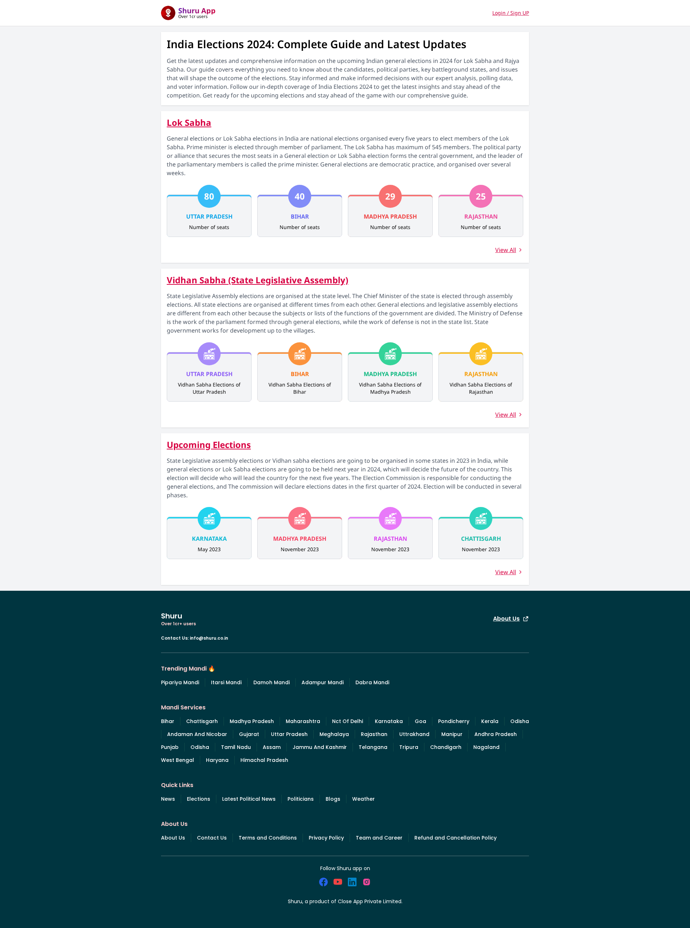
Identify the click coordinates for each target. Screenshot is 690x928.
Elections (198, 799)
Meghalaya (334, 734)
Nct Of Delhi (347, 721)
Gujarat (249, 734)
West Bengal (177, 760)
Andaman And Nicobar (197, 734)
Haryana (217, 760)
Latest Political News (249, 799)
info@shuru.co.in (209, 638)
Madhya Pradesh (252, 721)
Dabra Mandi (372, 682)
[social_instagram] (366, 882)
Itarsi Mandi (226, 682)
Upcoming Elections (209, 445)
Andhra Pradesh (495, 734)
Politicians (301, 799)
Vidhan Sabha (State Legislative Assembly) (257, 280)
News (168, 799)
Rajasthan (374, 734)
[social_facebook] (323, 882)
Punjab (170, 747)
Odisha (519, 721)
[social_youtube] (338, 882)
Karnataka (389, 721)
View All (505, 250)
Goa (420, 721)
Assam (272, 747)
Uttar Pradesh (289, 734)
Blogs (333, 799)
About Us (506, 618)
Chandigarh (445, 747)
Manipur (452, 734)
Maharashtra (303, 721)
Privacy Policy (326, 837)
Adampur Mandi (323, 682)
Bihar (167, 721)
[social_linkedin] (352, 882)
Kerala (489, 721)
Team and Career (379, 837)
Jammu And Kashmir (320, 747)
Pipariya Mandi (180, 682)
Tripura (408, 747)
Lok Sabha (189, 122)
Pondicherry (453, 721)
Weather (363, 799)
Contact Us (212, 837)
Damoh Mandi (271, 682)
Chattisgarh (202, 721)
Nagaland (486, 747)
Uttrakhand (414, 734)
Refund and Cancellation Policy (455, 837)
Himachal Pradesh (264, 760)
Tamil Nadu (236, 747)
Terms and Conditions (268, 837)
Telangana (373, 747)
